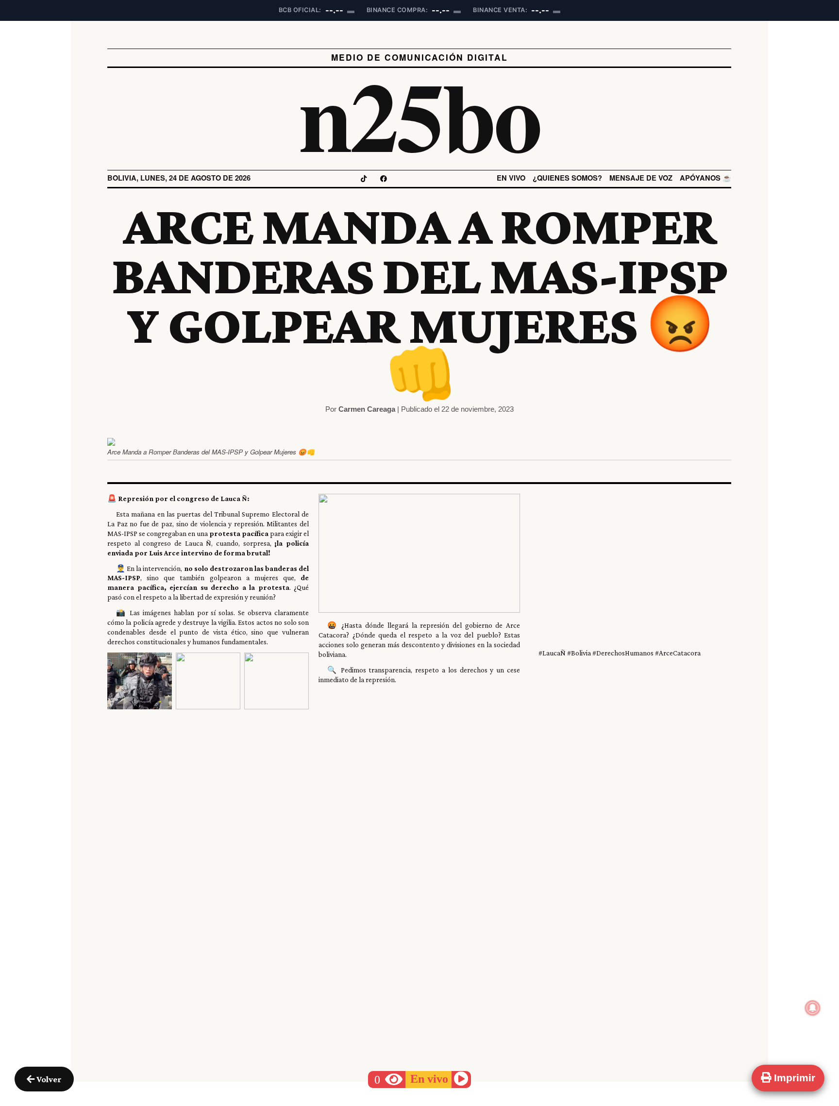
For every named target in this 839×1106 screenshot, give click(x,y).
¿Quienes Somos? (568, 178)
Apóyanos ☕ (706, 178)
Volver (48, 1079)
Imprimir (793, 1078)
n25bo (419, 114)
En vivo (511, 178)
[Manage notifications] (813, 1008)
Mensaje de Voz (641, 178)
